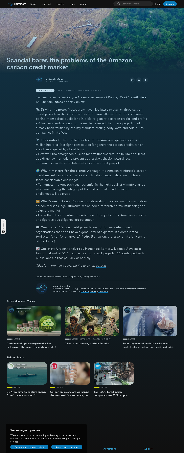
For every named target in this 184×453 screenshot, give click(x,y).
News (33, 3)
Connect (46, 3)
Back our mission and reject (29, 447)
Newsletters (3, 225)
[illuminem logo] (16, 4)
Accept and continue (66, 447)
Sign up (170, 3)
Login (158, 3)
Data (72, 3)
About (83, 3)
